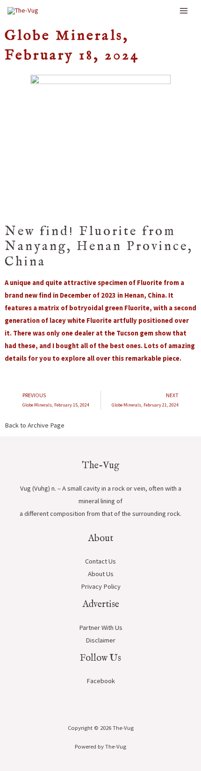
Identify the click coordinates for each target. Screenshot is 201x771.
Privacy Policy (101, 586)
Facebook (100, 681)
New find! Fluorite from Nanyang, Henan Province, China (99, 247)
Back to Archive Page (35, 425)
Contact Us (100, 561)
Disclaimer (100, 640)
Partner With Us (100, 627)
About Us (101, 574)
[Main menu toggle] (184, 11)
